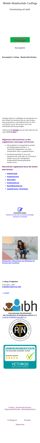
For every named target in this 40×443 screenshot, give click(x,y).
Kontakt (27, 420)
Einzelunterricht (13, 177)
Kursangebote (20, 48)
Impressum (20, 424)
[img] (20, 24)
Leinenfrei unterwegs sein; (11, 287)
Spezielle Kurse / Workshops (17, 189)
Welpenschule (12, 174)
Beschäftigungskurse (14, 186)
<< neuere (5, 293)
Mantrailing (11, 180)
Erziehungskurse (13, 183)
